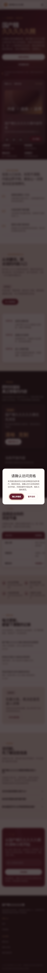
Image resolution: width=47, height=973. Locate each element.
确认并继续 (16, 496)
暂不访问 (31, 496)
